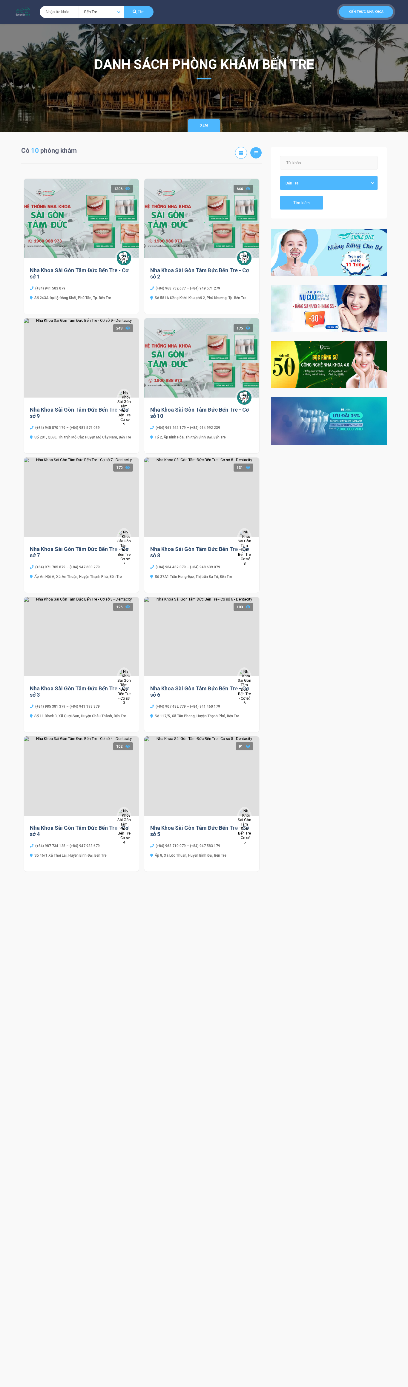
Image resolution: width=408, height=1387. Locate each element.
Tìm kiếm (301, 203)
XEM (204, 125)
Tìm (140, 12)
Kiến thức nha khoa (366, 12)
